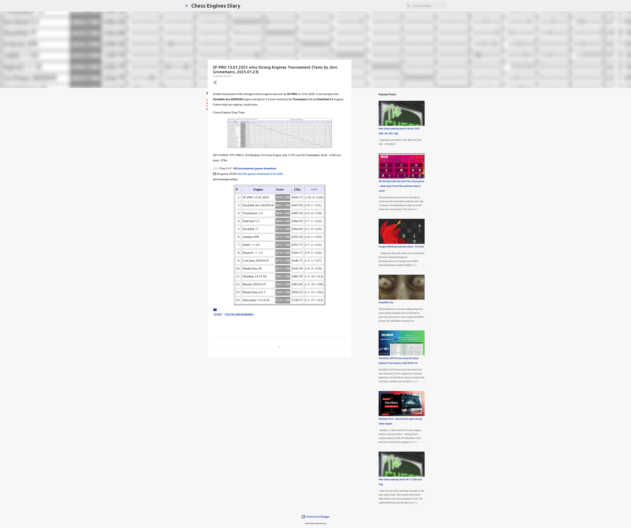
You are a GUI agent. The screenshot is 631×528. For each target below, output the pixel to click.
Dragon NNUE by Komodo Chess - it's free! (401, 246)
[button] (215, 83)
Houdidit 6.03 (386, 302)
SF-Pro (217, 314)
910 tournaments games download (254, 168)
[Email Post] (215, 311)
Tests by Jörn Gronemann (239, 314)
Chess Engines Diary (215, 6)
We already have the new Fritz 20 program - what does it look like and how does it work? (401, 186)
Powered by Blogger (317, 516)
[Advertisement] (368, 142)
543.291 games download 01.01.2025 (260, 174)
